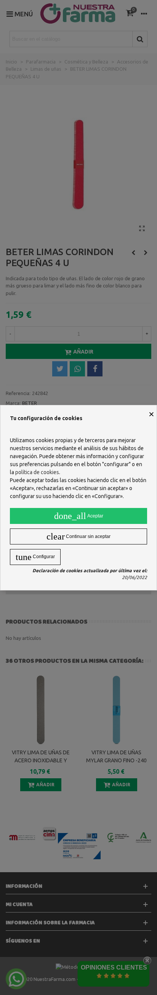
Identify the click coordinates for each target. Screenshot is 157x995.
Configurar (35, 557)
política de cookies (37, 472)
